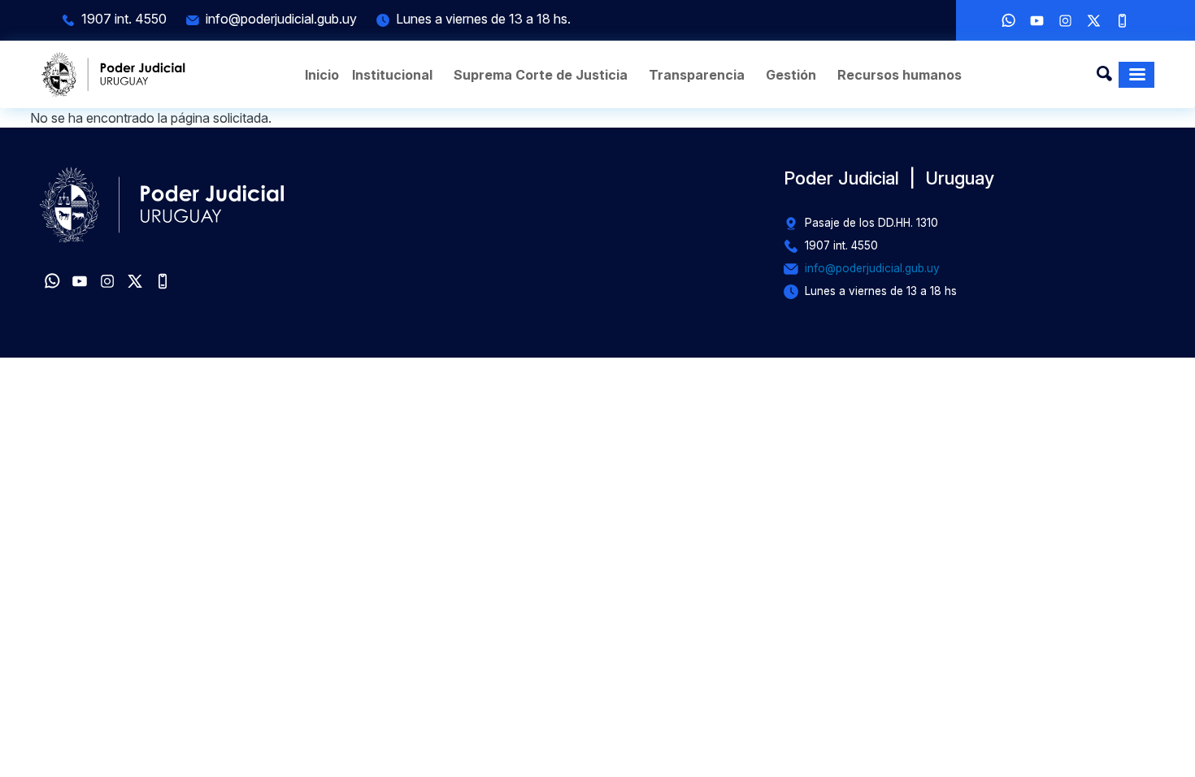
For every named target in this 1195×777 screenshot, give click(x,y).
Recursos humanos (899, 75)
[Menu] (1136, 75)
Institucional (392, 75)
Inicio (322, 75)
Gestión (791, 75)
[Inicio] (114, 74)
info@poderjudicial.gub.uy (281, 19)
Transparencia (697, 75)
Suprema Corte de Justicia (541, 75)
